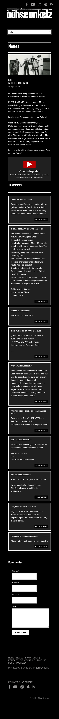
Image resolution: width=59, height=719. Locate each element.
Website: (16, 594)
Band (28, 658)
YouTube (32, 4)
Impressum (14, 668)
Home (11, 658)
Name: (15, 571)
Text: (14, 606)
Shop (35, 658)
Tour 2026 (21, 663)
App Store (45, 4)
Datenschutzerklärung (36, 668)
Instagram (39, 4)
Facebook (27, 4)
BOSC (11, 663)
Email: (15, 583)
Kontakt (13, 660)
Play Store (51, 4)
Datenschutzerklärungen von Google (29, 177)
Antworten (42, 219)
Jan (12, 475)
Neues (19, 658)
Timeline (41, 660)
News (10, 80)
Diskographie (27, 660)
